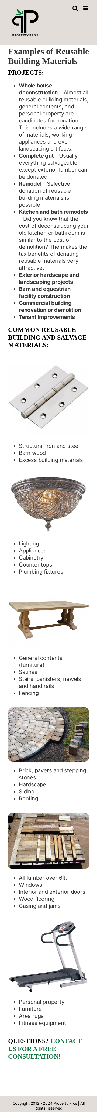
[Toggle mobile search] (75, 8)
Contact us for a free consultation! (45, 1049)
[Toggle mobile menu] (86, 8)
